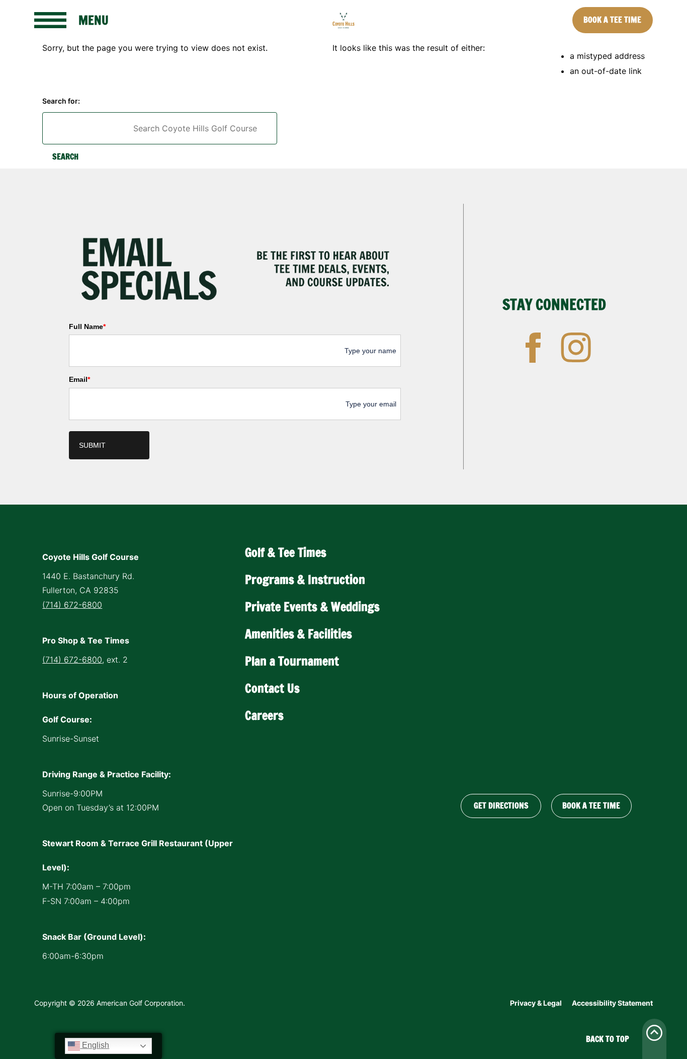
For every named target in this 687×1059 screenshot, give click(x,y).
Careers (264, 715)
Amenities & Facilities (298, 633)
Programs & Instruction (305, 579)
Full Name (87, 326)
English (94, 1045)
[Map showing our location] (546, 658)
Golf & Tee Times (285, 552)
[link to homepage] (343, 20)
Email (79, 379)
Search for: (61, 101)
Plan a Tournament (292, 661)
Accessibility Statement (612, 1003)
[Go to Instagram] (576, 348)
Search (65, 156)
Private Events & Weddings (312, 606)
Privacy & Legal (536, 1003)
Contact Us (272, 688)
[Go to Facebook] (533, 348)
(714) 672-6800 (72, 605)
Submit (92, 445)
